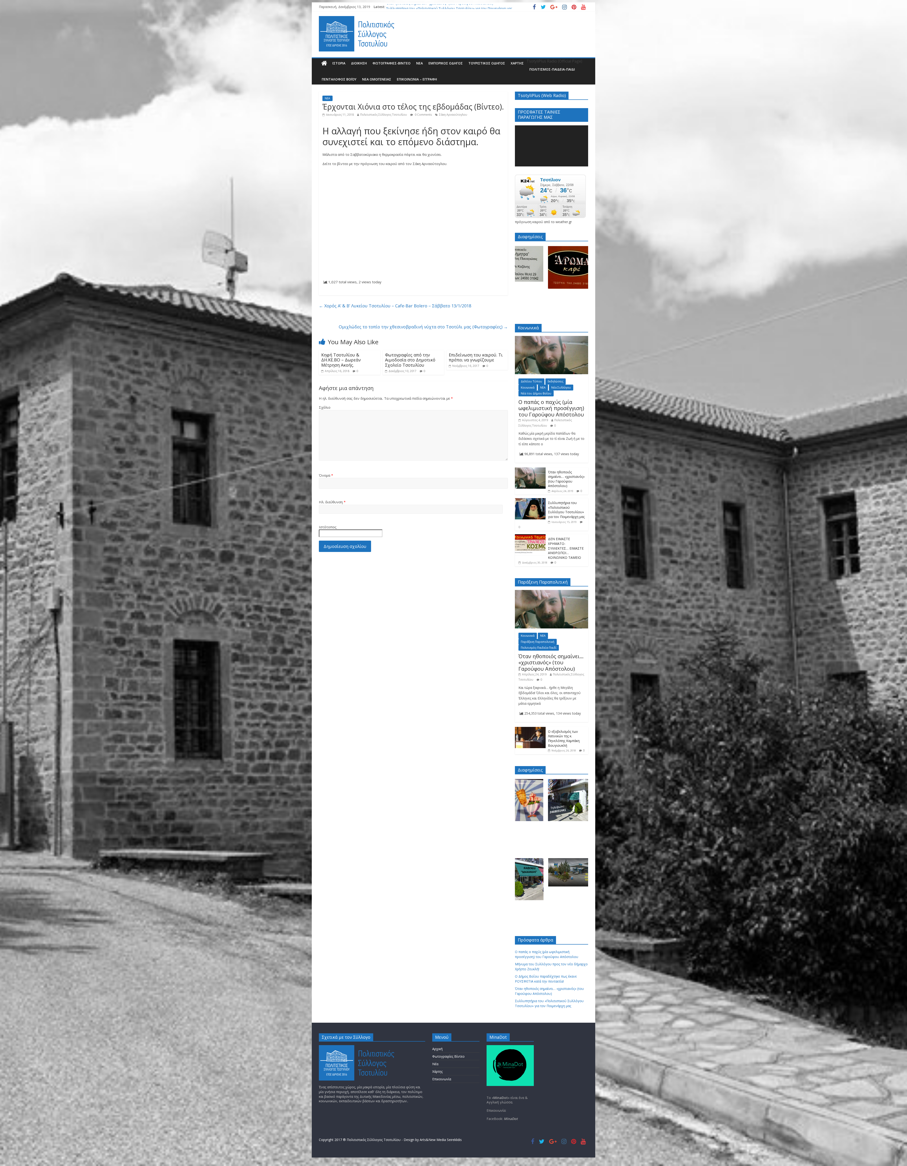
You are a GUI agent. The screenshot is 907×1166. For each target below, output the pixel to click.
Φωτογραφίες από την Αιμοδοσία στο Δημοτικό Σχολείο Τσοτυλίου (410, 360)
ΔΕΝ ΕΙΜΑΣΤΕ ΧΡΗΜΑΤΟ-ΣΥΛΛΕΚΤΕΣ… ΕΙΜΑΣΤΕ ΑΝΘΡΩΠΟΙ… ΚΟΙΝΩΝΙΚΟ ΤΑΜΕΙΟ (566, 548)
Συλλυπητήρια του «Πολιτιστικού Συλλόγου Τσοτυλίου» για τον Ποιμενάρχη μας (566, 509)
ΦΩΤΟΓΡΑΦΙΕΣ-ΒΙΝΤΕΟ (391, 63)
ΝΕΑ (419, 63)
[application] (551, 145)
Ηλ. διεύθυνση (332, 502)
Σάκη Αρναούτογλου (453, 115)
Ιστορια (338, 63)
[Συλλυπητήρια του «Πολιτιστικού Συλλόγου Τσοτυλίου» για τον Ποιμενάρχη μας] (530, 500)
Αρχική (437, 1049)
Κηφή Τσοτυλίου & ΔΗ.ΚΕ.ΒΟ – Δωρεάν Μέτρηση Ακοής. (341, 360)
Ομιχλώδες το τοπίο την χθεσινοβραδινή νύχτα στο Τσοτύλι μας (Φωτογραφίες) (423, 327)
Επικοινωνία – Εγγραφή (417, 79)
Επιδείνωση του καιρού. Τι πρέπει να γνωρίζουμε (476, 357)
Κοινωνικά (528, 388)
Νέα (435, 1064)
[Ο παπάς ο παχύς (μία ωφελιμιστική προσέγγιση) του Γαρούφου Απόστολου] (551, 338)
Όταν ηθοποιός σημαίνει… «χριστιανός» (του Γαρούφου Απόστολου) (566, 479)
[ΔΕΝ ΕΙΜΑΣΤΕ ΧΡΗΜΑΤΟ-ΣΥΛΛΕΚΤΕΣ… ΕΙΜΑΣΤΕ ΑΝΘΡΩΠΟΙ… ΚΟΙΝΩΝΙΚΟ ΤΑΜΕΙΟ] (530, 536)
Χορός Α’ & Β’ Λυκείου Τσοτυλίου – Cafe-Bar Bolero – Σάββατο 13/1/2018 (395, 306)
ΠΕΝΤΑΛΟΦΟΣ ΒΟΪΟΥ (339, 79)
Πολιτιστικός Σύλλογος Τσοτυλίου (383, 115)
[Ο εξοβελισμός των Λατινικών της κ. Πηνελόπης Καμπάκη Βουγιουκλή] (530, 729)
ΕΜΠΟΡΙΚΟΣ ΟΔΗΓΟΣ (445, 63)
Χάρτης (517, 63)
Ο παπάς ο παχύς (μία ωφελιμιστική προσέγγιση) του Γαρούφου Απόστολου (445, 6)
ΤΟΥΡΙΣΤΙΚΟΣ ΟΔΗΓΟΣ (486, 63)
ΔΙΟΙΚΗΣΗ (359, 63)
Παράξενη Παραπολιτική (537, 642)
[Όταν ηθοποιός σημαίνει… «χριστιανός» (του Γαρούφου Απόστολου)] (530, 470)
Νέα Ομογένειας (376, 79)
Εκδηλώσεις (555, 381)
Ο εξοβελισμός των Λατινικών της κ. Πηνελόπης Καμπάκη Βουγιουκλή (564, 738)
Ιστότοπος (328, 527)
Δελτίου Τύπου (531, 381)
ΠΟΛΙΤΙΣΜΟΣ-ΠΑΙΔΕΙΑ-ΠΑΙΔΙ (552, 69)
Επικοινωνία (441, 1079)
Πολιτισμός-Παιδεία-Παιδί (538, 648)
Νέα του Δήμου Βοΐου (536, 393)
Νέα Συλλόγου (561, 388)
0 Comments (423, 115)
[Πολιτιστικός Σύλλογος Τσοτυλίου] (324, 63)
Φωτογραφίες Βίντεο (448, 1056)
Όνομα (326, 475)
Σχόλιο (324, 407)
